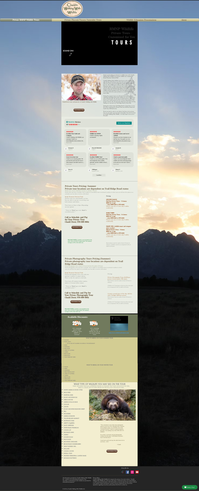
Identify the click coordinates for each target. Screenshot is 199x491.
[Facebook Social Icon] (127, 472)
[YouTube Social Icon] (137, 472)
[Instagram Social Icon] (132, 472)
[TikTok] (122, 472)
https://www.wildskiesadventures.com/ (119, 332)
